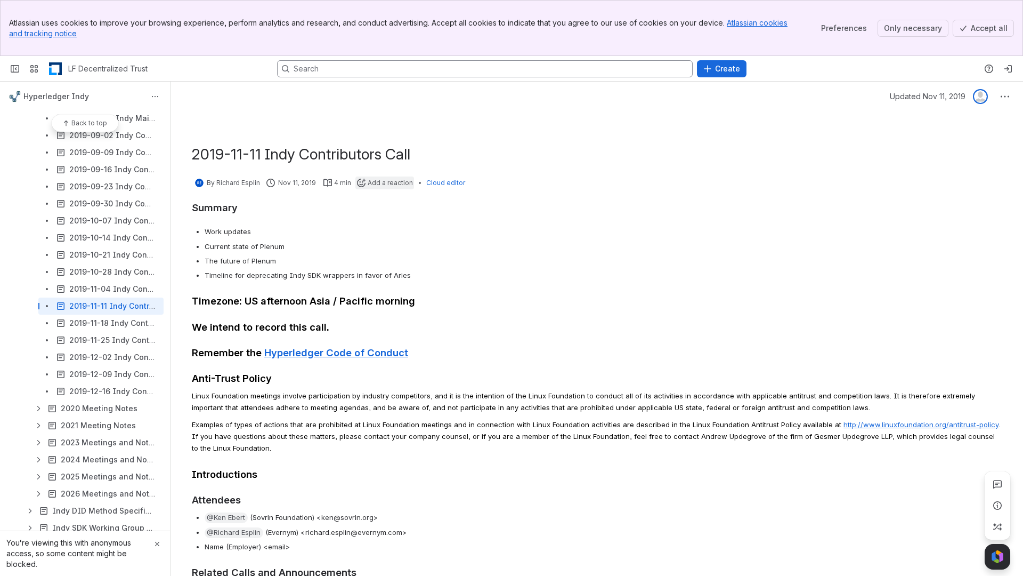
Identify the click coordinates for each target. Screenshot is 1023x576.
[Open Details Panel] (997, 505)
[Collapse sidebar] (14, 68)
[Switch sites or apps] (34, 68)
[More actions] (155, 96)
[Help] (988, 68)
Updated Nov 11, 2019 (927, 96)
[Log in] (1008, 68)
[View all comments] (997, 484)
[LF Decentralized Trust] (55, 68)
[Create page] (997, 526)
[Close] (157, 544)
